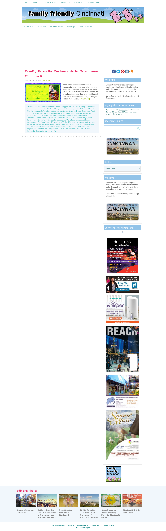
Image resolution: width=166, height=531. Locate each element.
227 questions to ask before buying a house (121, 113)
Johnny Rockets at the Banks (44, 120)
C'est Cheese (82, 109)
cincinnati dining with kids (70, 111)
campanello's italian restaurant (46, 111)
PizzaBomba (66, 124)
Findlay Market (41, 115)
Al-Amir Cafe (52, 109)
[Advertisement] (83, 47)
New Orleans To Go (59, 122)
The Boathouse (40, 129)
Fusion (62, 115)
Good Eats (41, 107)
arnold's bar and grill (67, 109)
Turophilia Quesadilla (35, 131)
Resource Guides (53, 107)
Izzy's (84, 118)
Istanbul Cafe (62, 118)
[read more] (85, 98)
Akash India (41, 109)
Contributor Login (83, 527)
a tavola (76, 107)
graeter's (69, 115)
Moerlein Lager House (80, 120)
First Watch (54, 115)
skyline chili (36, 126)
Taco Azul (65, 126)
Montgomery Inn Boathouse (38, 122)
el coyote (60, 113)
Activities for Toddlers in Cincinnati (65, 512)
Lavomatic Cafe (63, 120)
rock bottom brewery (81, 124)
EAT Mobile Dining (48, 113)
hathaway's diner (80, 115)
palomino (45, 124)
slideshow (45, 126)
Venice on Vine (51, 131)
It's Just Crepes (75, 118)
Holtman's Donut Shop (36, 118)
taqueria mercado (77, 126)
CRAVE (36, 113)
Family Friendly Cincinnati (83, 15)
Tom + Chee (85, 129)
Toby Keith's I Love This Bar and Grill (63, 129)
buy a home (123, 110)
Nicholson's (73, 122)
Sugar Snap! (55, 126)
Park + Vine (55, 124)
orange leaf (83, 122)
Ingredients (51, 118)
